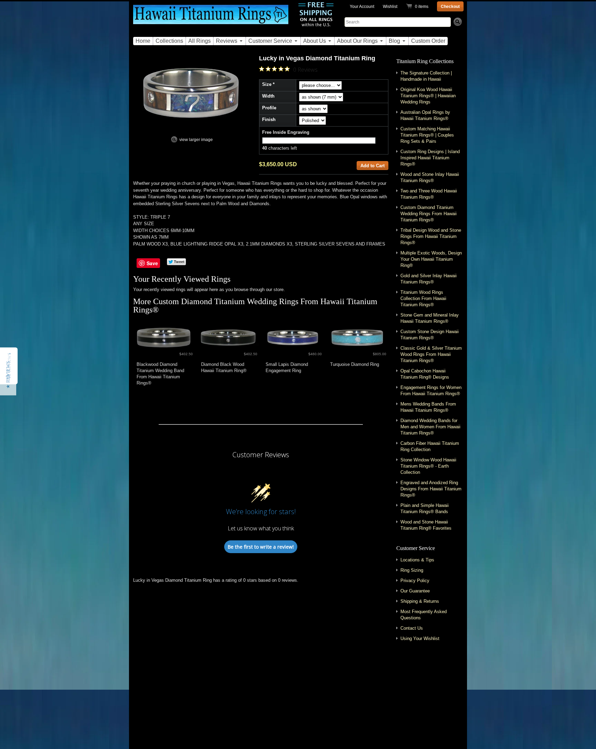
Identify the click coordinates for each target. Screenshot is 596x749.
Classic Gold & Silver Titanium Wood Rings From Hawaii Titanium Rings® (431, 354)
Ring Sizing (411, 570)
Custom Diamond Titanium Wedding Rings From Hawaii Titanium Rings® (255, 305)
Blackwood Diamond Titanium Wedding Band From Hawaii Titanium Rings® (160, 374)
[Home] (210, 18)
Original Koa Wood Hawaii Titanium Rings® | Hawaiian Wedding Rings (428, 95)
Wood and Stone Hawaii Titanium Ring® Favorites (425, 525)
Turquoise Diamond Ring (354, 364)
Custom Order (428, 41)
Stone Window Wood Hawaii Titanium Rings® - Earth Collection (428, 466)
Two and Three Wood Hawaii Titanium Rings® (428, 194)
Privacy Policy (414, 580)
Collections (169, 41)
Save (152, 263)
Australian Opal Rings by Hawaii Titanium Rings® (425, 115)
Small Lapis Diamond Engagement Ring (287, 367)
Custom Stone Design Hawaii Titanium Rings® (429, 334)
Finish (269, 119)
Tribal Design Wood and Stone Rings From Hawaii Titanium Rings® (430, 236)
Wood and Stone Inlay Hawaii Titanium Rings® (429, 177)
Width (268, 96)
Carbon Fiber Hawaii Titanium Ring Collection (429, 446)
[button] (8, 374)
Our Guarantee (415, 590)
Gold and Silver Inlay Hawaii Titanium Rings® (428, 278)
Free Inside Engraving (285, 132)
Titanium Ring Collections (425, 61)
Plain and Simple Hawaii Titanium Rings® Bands (424, 508)
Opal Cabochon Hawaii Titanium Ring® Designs (424, 374)
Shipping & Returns (419, 601)
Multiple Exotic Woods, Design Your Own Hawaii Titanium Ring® (431, 259)
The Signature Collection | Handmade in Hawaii (426, 76)
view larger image (196, 139)
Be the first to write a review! (261, 546)
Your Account (362, 6)
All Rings (199, 41)
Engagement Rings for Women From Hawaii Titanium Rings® (430, 390)
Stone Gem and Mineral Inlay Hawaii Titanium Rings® (429, 318)
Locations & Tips (417, 559)
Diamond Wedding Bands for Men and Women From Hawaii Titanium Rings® (430, 427)
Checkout (450, 6)
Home (143, 41)
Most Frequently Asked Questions (423, 614)
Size (266, 84)
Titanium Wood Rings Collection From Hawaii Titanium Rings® (423, 298)
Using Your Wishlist (419, 638)
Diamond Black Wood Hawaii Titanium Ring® (224, 367)
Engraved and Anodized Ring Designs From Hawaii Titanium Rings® (430, 489)
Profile (269, 107)
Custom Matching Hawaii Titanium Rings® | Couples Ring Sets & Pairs (427, 135)
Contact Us (411, 628)
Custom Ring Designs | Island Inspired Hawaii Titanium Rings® (430, 158)
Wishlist (390, 6)
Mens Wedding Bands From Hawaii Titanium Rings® (428, 407)
